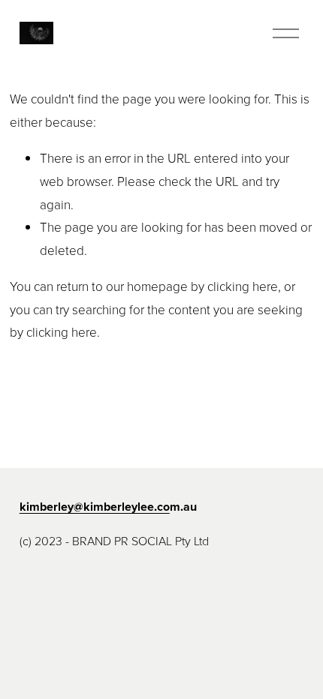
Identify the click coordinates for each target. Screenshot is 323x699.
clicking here (242, 286)
